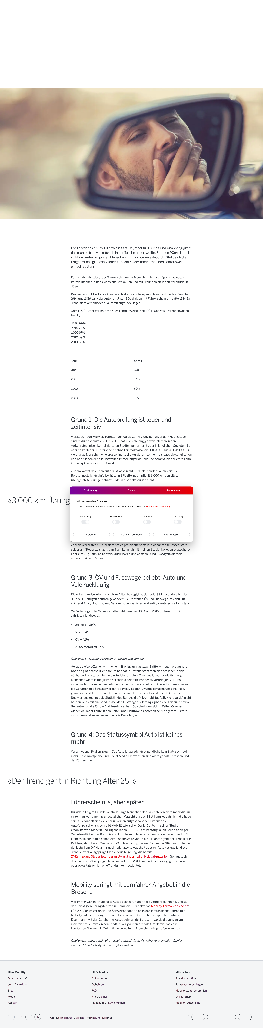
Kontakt (12, 1002)
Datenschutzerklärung (158, 506)
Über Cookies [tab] (172, 490)
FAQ (94, 990)
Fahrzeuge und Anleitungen (108, 1002)
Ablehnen (91, 534)
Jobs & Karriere (17, 984)
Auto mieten (99, 978)
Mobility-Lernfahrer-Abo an (169, 906)
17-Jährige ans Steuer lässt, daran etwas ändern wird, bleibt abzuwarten (119, 856)
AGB (51, 1017)
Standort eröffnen (186, 978)
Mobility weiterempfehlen (191, 990)
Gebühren (98, 984)
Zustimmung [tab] (90, 490)
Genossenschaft (18, 978)
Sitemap (107, 1017)
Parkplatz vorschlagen (189, 984)
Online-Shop (183, 996)
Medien (12, 996)
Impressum (93, 1017)
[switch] (116, 522)
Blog (10, 990)
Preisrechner (99, 996)
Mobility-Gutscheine (188, 1002)
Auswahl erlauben (131, 534)
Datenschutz (64, 1017)
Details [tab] (131, 490)
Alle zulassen (171, 534)
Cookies (79, 1017)
